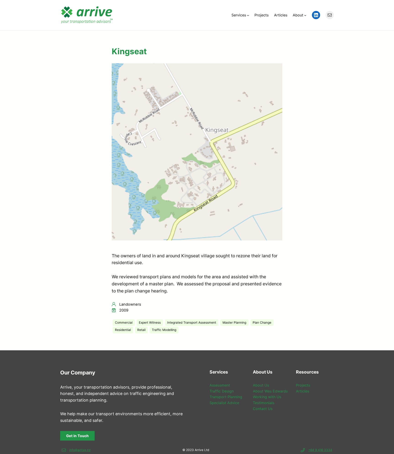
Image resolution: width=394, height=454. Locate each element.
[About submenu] (305, 15)
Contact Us (262, 408)
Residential (123, 330)
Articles (302, 391)
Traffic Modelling (164, 330)
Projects (303, 385)
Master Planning (234, 322)
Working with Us (267, 397)
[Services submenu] (248, 15)
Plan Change (262, 322)
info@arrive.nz (80, 450)
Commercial (123, 322)
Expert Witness (150, 322)
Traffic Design (222, 391)
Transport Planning (226, 397)
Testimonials (263, 402)
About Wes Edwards (270, 391)
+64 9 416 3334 (320, 450)
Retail (141, 330)
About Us (261, 385)
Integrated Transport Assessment (191, 322)
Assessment (220, 385)
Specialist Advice (224, 402)
